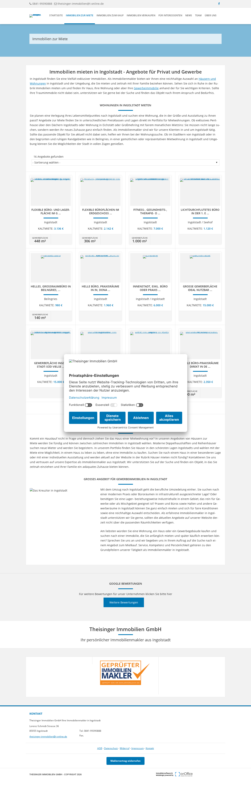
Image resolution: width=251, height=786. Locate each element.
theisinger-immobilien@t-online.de (81, 3)
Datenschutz (111, 748)
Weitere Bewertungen (123, 602)
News (188, 15)
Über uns (210, 15)
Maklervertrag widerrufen (125, 760)
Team (198, 15)
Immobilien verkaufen (141, 15)
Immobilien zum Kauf (110, 15)
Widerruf (124, 748)
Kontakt (150, 748)
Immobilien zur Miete (79, 15)
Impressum (137, 748)
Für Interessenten (170, 15)
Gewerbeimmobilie (146, 88)
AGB (99, 748)
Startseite (56, 15)
